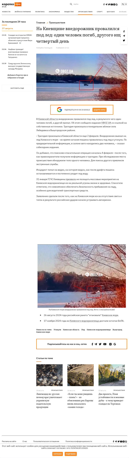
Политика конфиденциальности (79, 441)
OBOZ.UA (106, 122)
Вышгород (117, 329)
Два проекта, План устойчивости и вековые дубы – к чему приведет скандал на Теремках (111, 399)
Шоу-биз (111, 12)
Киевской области (48, 119)
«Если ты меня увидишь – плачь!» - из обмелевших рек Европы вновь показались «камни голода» (80, 401)
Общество (69, 12)
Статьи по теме (44, 358)
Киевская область (71, 329)
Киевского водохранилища (84, 320)
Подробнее (71, 454)
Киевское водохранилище (99, 329)
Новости (6, 12)
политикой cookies (79, 448)
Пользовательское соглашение (46, 441)
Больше (122, 12)
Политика (40, 12)
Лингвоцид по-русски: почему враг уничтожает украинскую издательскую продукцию (49, 401)
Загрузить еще (17, 88)
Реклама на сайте (9, 441)
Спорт (100, 12)
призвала (71, 179)
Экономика (54, 12)
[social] (104, 4)
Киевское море (110, 315)
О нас (25, 441)
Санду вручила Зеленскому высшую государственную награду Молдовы (19, 66)
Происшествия (85, 12)
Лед (83, 329)
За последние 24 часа (14, 21)
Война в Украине (23, 12)
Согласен (58, 454)
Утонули (57, 329)
